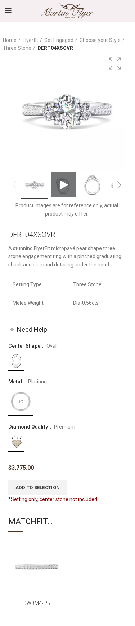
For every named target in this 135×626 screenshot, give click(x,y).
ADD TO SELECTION (37, 487)
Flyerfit (30, 40)
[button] (115, 63)
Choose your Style (100, 40)
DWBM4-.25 (36, 603)
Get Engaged (58, 40)
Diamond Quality (28, 426)
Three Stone (17, 48)
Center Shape (24, 345)
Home (10, 40)
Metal (15, 381)
